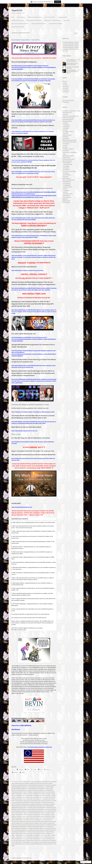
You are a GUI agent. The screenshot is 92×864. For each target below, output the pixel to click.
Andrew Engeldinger (32, 785)
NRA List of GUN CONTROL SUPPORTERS (20, 23)
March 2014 (65, 84)
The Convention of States (68, 100)
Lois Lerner (19, 816)
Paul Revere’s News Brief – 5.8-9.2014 (25, 40)
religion (33, 831)
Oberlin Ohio (49, 823)
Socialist (30, 838)
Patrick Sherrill (36, 826)
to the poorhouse (35, 842)
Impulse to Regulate (26, 809)
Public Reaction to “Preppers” (55, 23)
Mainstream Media (40, 816)
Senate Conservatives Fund (69, 180)
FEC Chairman (45, 797)
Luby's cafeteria (32, 816)
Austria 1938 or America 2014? (34, 17)
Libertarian (47, 814)
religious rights (48, 831)
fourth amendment (41, 800)
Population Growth (47, 828)
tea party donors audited (19, 840)
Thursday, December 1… (72, 70)
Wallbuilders (65, 199)
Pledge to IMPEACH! (67, 162)
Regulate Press (22, 831)
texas (48, 840)
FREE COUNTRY (31, 802)
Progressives (37, 830)
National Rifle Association (68, 155)
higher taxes (30, 807)
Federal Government (37, 798)
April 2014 (65, 83)
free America (48, 800)
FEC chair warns (38, 797)
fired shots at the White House (22, 800)
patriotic (44, 826)
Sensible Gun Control (39, 835)
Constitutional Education (68, 119)
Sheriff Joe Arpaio (19, 836)
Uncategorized (25, 781)
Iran (37, 809)
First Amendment (33, 800)
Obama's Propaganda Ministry (26, 823)
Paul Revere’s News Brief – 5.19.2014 (70, 45)
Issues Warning (52, 809)
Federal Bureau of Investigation (26, 798)
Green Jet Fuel (39, 805)
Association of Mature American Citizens (71, 110)
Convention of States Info (18, 20)
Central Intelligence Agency (43, 788)
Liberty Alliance (66, 143)
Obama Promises (52, 821)
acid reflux (69, 66)
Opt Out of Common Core (40, 824)
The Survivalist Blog (67, 197)
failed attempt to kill (44, 795)
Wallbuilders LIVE (66, 200)
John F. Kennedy (15, 812)
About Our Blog (21, 17)
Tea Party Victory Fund (67, 186)
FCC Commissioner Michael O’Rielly (22, 797)
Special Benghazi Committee (39, 838)
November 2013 (66, 91)
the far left (20, 842)
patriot (40, 826)
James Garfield (25, 811)
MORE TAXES (26, 819)
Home (13, 17)
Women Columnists (48, 843)
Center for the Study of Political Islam (71, 116)
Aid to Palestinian (40, 783)
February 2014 (66, 86)
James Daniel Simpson (16, 811)
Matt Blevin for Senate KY (68, 148)
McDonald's (52, 816)
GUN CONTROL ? (67, 20)
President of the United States (21, 830)
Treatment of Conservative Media (46, 842)
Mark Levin (65, 147)
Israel (48, 809)
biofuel (29, 788)
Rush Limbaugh (47, 833)
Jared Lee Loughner (52, 811)
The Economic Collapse (68, 193)
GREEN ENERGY (32, 805)
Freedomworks (66, 128)
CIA (16, 790)
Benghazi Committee (44, 786)
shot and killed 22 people (47, 836)
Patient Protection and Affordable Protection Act (22, 826)
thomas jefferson (27, 842)
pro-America (30, 830)
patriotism (49, 826)
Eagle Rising (65, 122)
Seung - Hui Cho (47, 835)
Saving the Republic (67, 174)
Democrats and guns (25, 793)
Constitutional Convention (17, 792)
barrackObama (32, 786)
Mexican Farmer (34, 817)
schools (16, 835)
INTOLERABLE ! (66, 136)
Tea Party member (30, 840)
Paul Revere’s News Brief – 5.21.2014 (70, 42)
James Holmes (32, 811)
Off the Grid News (66, 157)
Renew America (66, 167)
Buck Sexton (65, 114)
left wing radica (34, 814)
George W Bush (45, 804)
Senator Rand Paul (67, 181)
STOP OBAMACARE (67, 185)
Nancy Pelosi (32, 819)
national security (39, 819)
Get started (57, 1)
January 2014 (65, 88)
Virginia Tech (24, 843)
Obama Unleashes (16, 823)
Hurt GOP (19, 809)
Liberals (42, 814)
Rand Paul (52, 830)
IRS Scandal (40, 809)
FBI (49, 795)
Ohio (54, 823)
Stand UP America (66, 183)
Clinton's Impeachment (27, 790)
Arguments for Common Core (43, 785)
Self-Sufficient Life (66, 178)
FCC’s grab (32, 797)
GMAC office (26, 805)
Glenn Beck (20, 805)
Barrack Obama (24, 786)
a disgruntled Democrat (47, 781)
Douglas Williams (34, 793)
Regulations (29, 831)
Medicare (28, 817)
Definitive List (45, 792)
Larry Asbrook (46, 812)
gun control (24, 807)
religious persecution (40, 831)
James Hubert (38, 811)
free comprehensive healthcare (20, 802)
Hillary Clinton (50, 807)
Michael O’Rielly (41, 817)
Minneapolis (48, 817)
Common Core (35, 790)
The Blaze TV (65, 192)
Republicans (33, 833)
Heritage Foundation (67, 135)
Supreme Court (49, 838)
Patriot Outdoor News (67, 161)
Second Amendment (29, 835)
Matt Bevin (47, 816)
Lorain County (25, 816)
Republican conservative (25, 833)
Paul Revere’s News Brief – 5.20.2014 (70, 43)
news (30, 821)
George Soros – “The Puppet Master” (52, 20)
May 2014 (65, 81)
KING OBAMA (33, 812)
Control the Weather (27, 792)
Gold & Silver (65, 133)
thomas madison (70, 63)
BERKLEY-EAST (20, 788)
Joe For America (66, 138)
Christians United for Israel (68, 117)
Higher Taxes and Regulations (39, 807)
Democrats (18, 793)
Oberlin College (42, 823)
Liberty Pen (65, 145)
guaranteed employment (48, 805)
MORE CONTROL (19, 819)
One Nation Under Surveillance (38, 23)
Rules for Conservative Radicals (69, 171)
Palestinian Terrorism (51, 824)
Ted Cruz (36, 840)
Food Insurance (66, 124)
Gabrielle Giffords (25, 804)
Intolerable (33, 809)
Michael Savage (66, 150)
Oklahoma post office (16, 824)
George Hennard (38, 804)
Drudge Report (42, 793)
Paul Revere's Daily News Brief (21, 828)
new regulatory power (24, 821)
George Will (52, 804)
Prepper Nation (66, 166)
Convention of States (37, 792)
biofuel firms (34, 788)
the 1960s (16, 842)
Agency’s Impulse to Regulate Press (28, 783)
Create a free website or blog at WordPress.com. (21, 858)
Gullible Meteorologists (17, 807)
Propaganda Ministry (44, 830)
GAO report (31, 804)
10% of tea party (37, 781)
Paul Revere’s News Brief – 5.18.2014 (70, 47)
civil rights (19, 790)
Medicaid (24, 817)
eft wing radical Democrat (18, 795)
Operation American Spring (68, 159)
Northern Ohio (35, 821)
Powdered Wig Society (67, 164)
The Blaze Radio (66, 190)
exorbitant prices (28, 795)
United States (18, 843)
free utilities (17, 804)
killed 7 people (27, 812)
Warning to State (31, 843)
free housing (48, 802)
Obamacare (36, 823)
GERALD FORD (15, 805)
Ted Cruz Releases (42, 840)
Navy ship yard (46, 819)
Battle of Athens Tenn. (49, 17)
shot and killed (27, 836)
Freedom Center (66, 126)
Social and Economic (23, 838)
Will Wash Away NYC (39, 843)
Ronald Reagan (40, 833)
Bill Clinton (25, 788)
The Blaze (65, 188)
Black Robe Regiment (67, 112)
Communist (41, 790)
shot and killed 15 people (35, 836)
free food (43, 802)
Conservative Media (48, 790)
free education (37, 802)
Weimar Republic (66, 202)
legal (39, 814)
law (50, 812)
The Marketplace (66, 195)
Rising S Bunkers (66, 169)
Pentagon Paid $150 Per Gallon (35, 828)
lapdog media (40, 812)
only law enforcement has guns (28, 824)
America (46, 783)
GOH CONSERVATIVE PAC (68, 131)
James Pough (44, 811)
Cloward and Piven (62, 17)
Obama (46, 821)
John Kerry (21, 812)
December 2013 (66, 90)
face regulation (35, 795)
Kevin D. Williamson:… (71, 59)
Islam (45, 809)
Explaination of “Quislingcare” (34, 20)
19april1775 (17, 10)
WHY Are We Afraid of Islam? (18, 26)
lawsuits (29, 814)
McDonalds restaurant (16, 817)
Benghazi (38, 786)
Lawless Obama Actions (21, 814)
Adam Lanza (17, 783)
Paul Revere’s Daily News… (73, 60)
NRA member (41, 821)
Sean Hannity (22, 835)
